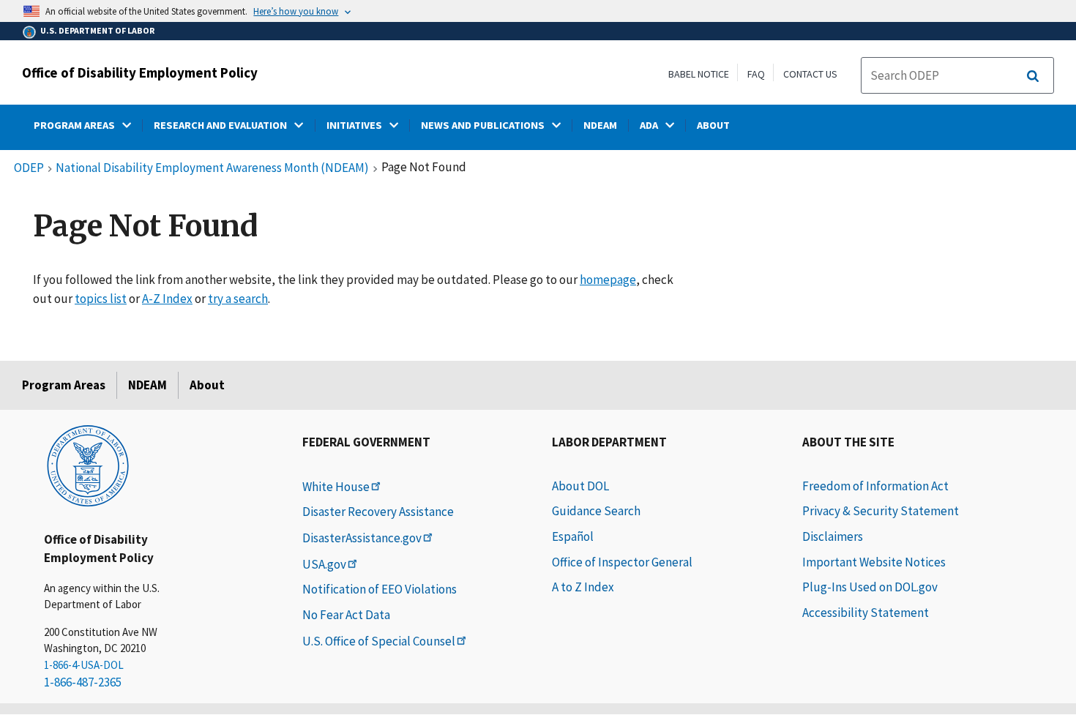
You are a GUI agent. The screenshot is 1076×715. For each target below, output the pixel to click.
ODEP (29, 168)
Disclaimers (832, 536)
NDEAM (147, 385)
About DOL (580, 486)
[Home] (88, 465)
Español (573, 536)
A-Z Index (167, 299)
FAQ (756, 74)
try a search (238, 299)
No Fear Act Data (346, 615)
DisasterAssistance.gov (362, 538)
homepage (608, 280)
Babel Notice (698, 74)
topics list (101, 299)
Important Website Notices (874, 562)
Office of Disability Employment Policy (140, 72)
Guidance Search (596, 511)
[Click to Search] (1032, 76)
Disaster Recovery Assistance (378, 512)
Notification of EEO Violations (379, 589)
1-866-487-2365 (83, 682)
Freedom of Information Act (875, 486)
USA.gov (324, 564)
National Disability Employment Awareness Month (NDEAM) (212, 168)
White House (336, 487)
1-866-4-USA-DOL (84, 665)
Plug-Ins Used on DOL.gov (870, 587)
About (207, 385)
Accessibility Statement (865, 612)
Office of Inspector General (622, 562)
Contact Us (810, 74)
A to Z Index (583, 587)
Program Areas (63, 385)
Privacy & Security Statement (880, 511)
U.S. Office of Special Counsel (378, 641)
